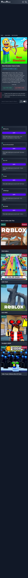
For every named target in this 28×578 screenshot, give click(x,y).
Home (2, 35)
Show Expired (21, 101)
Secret (5, 160)
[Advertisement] (14, 19)
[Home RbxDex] (7, 2)
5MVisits (6, 129)
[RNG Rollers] (14, 238)
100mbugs (6, 190)
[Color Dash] (14, 269)
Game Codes (7, 35)
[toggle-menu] (23, 2)
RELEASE (5, 206)
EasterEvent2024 (8, 144)
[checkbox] (24, 101)
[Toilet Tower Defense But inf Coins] (14, 361)
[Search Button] (26, 2)
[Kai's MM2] (14, 299)
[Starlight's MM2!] (14, 330)
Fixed (5, 176)
